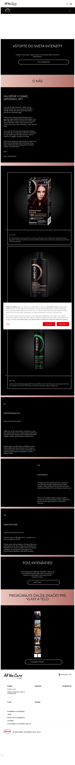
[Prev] (35, 655)
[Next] (39, 655)
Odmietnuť (49, 324)
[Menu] (70, 10)
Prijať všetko (62, 324)
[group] (37, 281)
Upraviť (8, 324)
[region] (37, 316)
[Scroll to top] (2, 756)
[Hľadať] (71, 4)
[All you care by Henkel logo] (10, 4)
